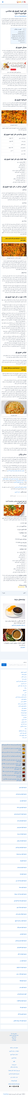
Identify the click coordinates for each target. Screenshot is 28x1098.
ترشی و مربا (24, 679)
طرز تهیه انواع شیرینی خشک (22, 807)
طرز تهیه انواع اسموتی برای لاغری (21, 940)
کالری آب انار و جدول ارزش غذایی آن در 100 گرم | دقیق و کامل (11, 776)
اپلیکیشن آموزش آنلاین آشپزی (21, 487)
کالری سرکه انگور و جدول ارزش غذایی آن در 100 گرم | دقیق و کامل (12, 768)
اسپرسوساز (14, 1065)
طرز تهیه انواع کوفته (23, 980)
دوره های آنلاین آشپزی (14, 1035)
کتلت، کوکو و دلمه (23, 735)
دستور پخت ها (14, 1033)
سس (25, 692)
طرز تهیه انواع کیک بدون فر (22, 834)
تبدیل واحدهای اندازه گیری (14, 1074)
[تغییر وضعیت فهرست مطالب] (23, 29)
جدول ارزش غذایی (14, 479)
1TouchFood (5, 1094)
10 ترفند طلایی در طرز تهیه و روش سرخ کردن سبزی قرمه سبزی (15, 622)
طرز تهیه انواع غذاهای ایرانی (22, 947)
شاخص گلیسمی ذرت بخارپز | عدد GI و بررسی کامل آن (12, 749)
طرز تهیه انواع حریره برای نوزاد (21, 854)
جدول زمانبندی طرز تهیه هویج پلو (18, 34)
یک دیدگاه (23, 625)
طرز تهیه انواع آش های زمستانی (21, 914)
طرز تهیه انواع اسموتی (23, 787)
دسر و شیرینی (24, 683)
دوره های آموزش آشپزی (18, 482)
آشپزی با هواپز (24, 672)
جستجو (25, 662)
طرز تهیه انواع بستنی (23, 987)
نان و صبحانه (24, 715)
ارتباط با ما (14, 1040)
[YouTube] (10, 1086)
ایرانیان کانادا (24, 674)
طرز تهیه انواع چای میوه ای (22, 867)
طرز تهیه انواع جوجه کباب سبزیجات (20, 894)
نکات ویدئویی (24, 722)
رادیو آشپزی (14, 1037)
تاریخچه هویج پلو (21, 33)
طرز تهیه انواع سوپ (23, 801)
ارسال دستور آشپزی (14, 1054)
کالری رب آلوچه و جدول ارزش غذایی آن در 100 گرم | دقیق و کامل (11, 764)
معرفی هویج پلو (21, 31)
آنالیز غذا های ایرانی (20, 480)
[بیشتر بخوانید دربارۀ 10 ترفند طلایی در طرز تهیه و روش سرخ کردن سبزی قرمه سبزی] (14, 611)
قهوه (14, 1061)
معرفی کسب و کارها (14, 1048)
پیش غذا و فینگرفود (23, 731)
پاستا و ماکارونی (23, 726)
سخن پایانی (22, 42)
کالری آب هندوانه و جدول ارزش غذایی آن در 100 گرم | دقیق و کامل (12, 772)
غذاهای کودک (24, 710)
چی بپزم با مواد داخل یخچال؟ (14, 1070)
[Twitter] (16, 1086)
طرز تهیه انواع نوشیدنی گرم (22, 820)
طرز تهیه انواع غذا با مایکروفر (22, 967)
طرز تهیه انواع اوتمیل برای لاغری (21, 847)
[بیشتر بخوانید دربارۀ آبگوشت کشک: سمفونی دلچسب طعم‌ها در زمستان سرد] (14, 635)
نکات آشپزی (14, 625)
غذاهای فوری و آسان (22, 706)
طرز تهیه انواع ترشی (23, 934)
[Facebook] (18, 1086)
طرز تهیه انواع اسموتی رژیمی (22, 827)
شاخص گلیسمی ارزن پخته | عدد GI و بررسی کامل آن (11, 745)
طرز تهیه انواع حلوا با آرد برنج (22, 907)
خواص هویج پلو (21, 40)
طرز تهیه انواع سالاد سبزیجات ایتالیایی (20, 1020)
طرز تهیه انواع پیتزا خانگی (22, 1014)
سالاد (25, 688)
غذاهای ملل (24, 708)
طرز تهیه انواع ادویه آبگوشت (22, 1001)
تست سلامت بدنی (14, 1077)
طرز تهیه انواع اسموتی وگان (22, 927)
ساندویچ (25, 690)
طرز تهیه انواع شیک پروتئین (22, 841)
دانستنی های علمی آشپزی (21, 681)
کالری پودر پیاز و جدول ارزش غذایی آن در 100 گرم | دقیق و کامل (11, 760)
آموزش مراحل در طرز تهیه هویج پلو (17, 37)
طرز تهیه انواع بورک (23, 860)
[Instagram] (14, 1086)
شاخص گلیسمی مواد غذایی (21, 697)
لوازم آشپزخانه (24, 713)
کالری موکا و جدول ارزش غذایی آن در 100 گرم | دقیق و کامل (12, 779)
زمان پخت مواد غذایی (22, 686)
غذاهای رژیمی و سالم (22, 704)
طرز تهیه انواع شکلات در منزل (22, 974)
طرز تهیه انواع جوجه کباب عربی (21, 880)
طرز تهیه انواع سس (23, 960)
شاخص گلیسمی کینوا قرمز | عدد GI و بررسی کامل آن (11, 756)
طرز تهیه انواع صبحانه (23, 887)
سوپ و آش (24, 695)
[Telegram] (12, 1086)
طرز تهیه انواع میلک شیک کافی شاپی (20, 901)
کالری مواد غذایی (23, 733)
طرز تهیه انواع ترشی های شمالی (21, 794)
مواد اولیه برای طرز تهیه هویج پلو (18, 36)
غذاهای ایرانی (18, 625)
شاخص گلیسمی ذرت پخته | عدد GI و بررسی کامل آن (11, 753)
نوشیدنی (25, 717)
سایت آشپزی (17, 492)
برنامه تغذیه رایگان (14, 1067)
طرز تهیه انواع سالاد (23, 1007)
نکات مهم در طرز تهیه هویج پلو (18, 39)
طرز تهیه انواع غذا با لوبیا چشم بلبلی (20, 814)
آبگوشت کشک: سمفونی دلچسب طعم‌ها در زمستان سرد (14, 644)
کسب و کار (24, 737)
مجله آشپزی (14, 1058)
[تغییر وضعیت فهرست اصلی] (2, 2)
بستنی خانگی (24, 677)
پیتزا (26, 728)
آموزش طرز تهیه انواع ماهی (22, 994)
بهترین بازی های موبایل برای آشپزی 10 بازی (15, 471)
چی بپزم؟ (14, 1038)
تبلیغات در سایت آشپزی (14, 1051)
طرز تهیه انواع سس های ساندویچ (21, 920)
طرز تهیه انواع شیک (23, 874)
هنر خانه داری (24, 724)
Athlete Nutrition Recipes (14, 1084)
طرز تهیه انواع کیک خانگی (22, 954)
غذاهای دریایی (24, 701)
